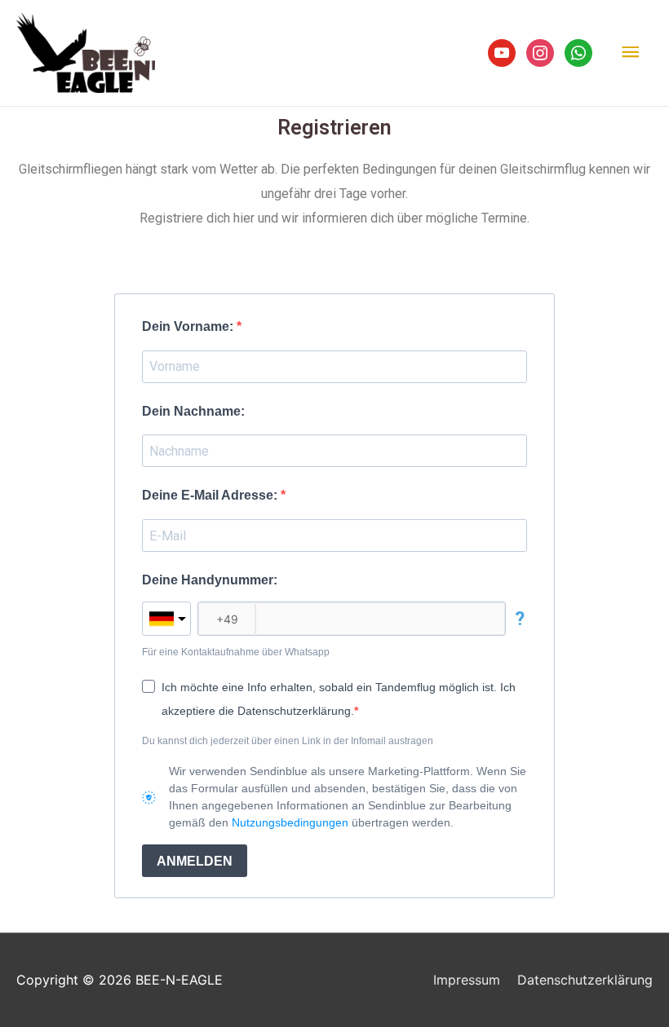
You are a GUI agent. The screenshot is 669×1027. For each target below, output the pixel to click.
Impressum (466, 980)
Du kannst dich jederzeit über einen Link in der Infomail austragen (287, 741)
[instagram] (540, 51)
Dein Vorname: (189, 326)
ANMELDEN (195, 861)
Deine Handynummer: (209, 580)
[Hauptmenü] (631, 52)
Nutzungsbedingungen (290, 822)
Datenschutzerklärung (585, 980)
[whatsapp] (578, 51)
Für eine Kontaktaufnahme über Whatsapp (236, 652)
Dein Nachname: (193, 411)
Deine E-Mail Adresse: (211, 495)
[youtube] (502, 51)
